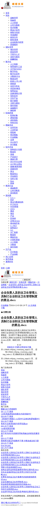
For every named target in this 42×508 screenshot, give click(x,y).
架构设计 (14, 228)
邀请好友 (9, 262)
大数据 (13, 245)
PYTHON (14, 204)
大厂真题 (14, 232)
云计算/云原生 (16, 164)
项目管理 (14, 49)
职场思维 (9, 113)
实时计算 (14, 179)
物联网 (13, 110)
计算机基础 (15, 240)
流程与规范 (15, 57)
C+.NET (13, 226)
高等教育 (14, 193)
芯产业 (8, 249)
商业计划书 (15, 30)
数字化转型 (15, 74)
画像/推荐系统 (16, 167)
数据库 (13, 152)
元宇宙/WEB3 (15, 69)
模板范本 (9, 125)
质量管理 (14, 169)
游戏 (12, 154)
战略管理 (14, 18)
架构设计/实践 (16, 149)
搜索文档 (27, 280)
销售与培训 (15, 32)
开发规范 (14, 176)
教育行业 (9, 186)
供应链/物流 (15, 89)
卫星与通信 (15, 103)
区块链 (13, 218)
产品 (12, 216)
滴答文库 (13, 282)
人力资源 (14, 23)
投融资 (13, 20)
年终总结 (14, 123)
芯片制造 (14, 252)
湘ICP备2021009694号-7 (11, 503)
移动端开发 (15, 223)
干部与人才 (15, 54)
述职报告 (14, 120)
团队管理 (9, 47)
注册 (8, 268)
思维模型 (14, 45)
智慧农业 (14, 91)
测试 (12, 211)
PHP (12, 200)
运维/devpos (15, 221)
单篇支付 (11, 347)
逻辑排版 (14, 118)
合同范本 (14, 128)
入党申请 (14, 130)
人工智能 (14, 64)
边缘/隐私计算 (16, 93)
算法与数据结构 (16, 202)
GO (11, 230)
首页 (7, 13)
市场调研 (14, 35)
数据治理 (14, 79)
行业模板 (14, 137)
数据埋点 (14, 174)
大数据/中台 (15, 76)
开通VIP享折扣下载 (23, 347)
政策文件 (14, 37)
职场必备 (14, 115)
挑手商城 (9, 259)
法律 (12, 140)
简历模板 (14, 135)
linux (12, 181)
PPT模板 (13, 145)
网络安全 (14, 237)
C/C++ (12, 198)
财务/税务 (14, 40)
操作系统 (14, 106)
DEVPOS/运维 (16, 162)
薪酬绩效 (14, 59)
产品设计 (14, 157)
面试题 (8, 195)
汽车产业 (14, 98)
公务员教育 (15, 191)
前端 (12, 183)
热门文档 (9, 257)
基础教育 (14, 188)
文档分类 (22, 282)
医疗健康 (14, 101)
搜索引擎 (14, 159)
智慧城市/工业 (16, 67)
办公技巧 (14, 142)
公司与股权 (15, 25)
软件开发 (9, 147)
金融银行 (14, 108)
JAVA (12, 209)
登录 (3, 268)
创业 (7, 15)
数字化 (8, 62)
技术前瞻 (14, 28)
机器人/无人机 (16, 81)
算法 (12, 171)
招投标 (13, 132)
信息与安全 (15, 86)
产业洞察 (14, 254)
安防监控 (14, 96)
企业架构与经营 (16, 42)
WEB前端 (14, 207)
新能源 (13, 84)
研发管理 (14, 52)
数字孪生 (14, 71)
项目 (12, 214)
